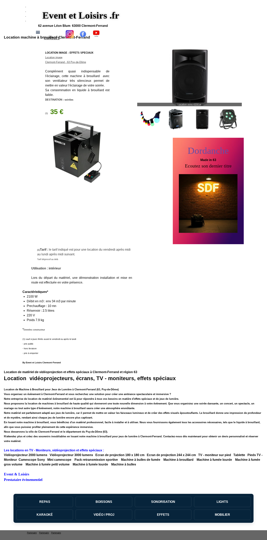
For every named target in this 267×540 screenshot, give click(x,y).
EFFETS (163, 514)
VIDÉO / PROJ (104, 514)
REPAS (44, 501)
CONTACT (52, 38)
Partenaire (32, 533)
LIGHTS (222, 501)
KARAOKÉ (45, 514)
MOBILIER (222, 514)
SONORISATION (163, 501)
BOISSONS (104, 501)
